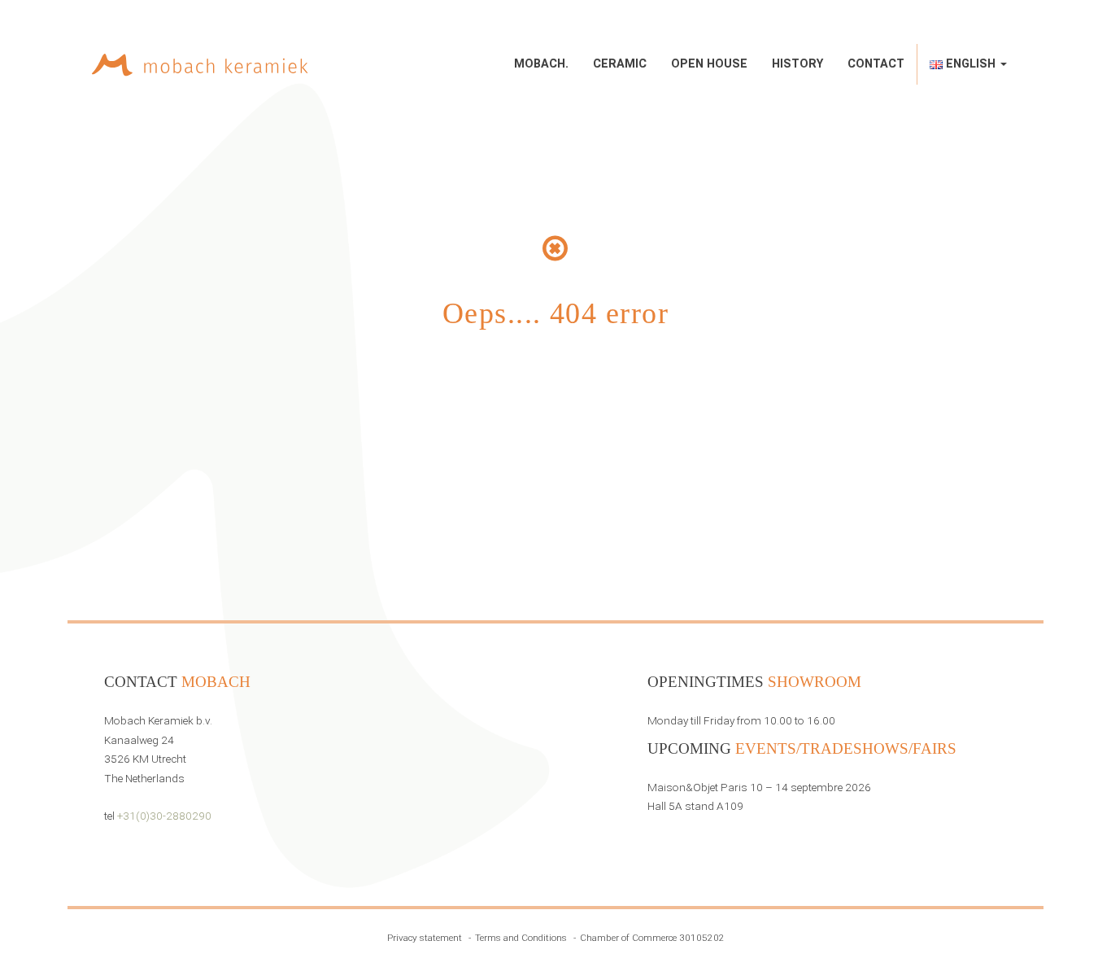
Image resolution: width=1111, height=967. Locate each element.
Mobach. (541, 64)
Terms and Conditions (521, 937)
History (797, 64)
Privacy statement (424, 937)
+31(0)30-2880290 (164, 815)
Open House (709, 64)
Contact (875, 64)
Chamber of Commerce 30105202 (652, 937)
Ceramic (620, 64)
